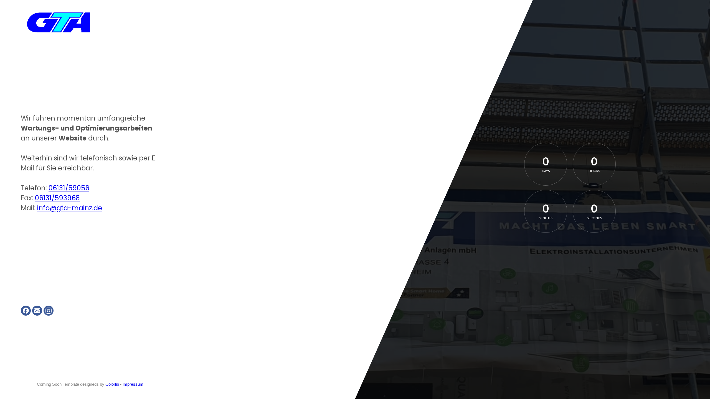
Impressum (133, 384)
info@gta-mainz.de (69, 208)
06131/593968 (57, 198)
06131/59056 (69, 188)
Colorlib (112, 384)
